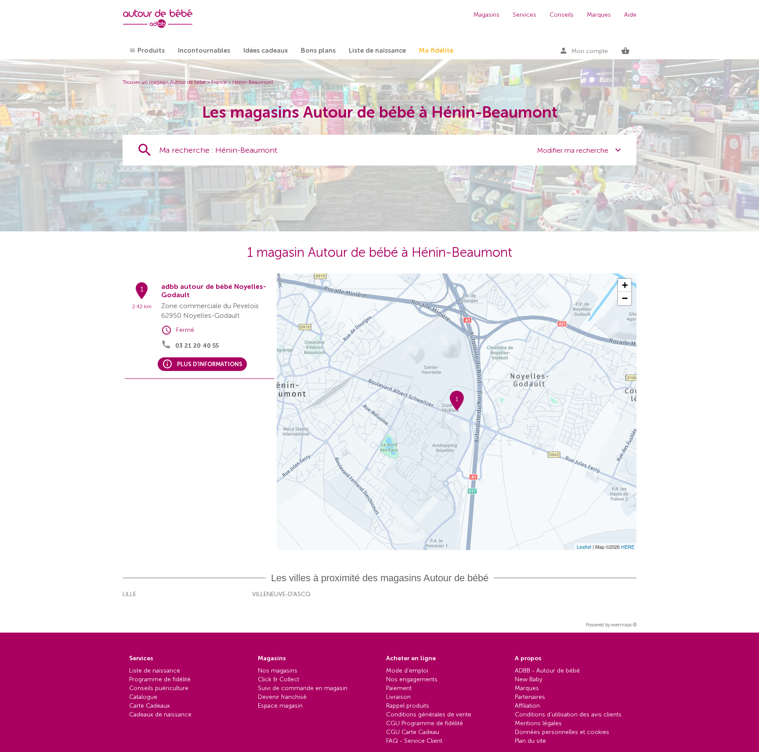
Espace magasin (280, 705)
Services (524, 14)
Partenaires (530, 697)
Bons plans (318, 50)
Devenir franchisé (282, 697)
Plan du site (530, 741)
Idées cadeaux (265, 50)
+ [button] (625, 285)
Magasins (486, 14)
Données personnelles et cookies (562, 732)
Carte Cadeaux (149, 705)
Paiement (399, 688)
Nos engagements (411, 679)
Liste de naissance (377, 50)
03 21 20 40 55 (197, 345)
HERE (627, 546)
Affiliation (527, 705)
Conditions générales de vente (428, 714)
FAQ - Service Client (414, 741)
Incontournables (204, 50)
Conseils (561, 14)
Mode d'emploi (407, 670)
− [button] (625, 298)
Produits (151, 50)
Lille (129, 594)
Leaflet (584, 546)
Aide (630, 14)
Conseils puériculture (158, 688)
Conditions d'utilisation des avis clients (568, 714)
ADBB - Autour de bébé (547, 670)
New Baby (528, 679)
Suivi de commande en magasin (302, 688)
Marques (599, 14)
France (219, 82)
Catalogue (143, 697)
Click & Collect (278, 679)
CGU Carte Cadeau (412, 732)
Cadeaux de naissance (160, 714)
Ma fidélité (436, 50)
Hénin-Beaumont (252, 82)
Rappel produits (407, 705)
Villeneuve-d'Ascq (281, 594)
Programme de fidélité (160, 679)
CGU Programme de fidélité (424, 723)
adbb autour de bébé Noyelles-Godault (213, 290)
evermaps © (623, 625)
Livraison (398, 697)
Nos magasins (277, 670)
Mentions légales (538, 723)
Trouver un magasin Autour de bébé (164, 82)
